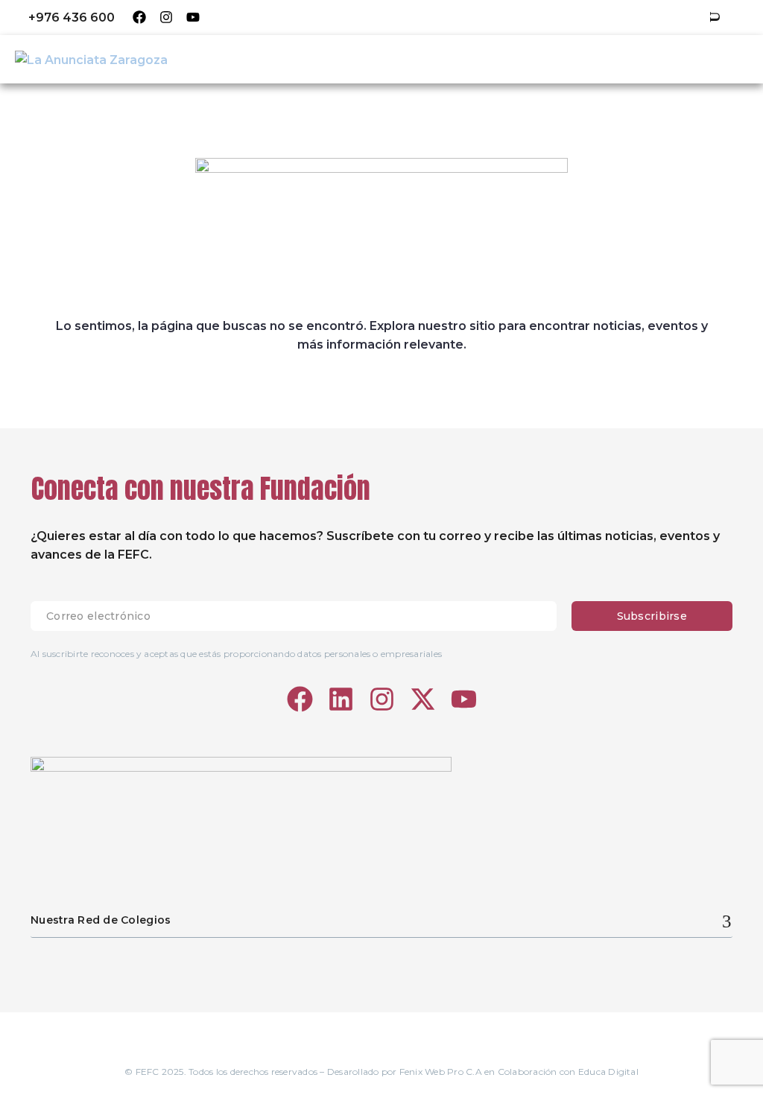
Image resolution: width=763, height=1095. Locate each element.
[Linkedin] (341, 699)
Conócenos (307, 59)
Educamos (243, 17)
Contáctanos (705, 59)
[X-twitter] (423, 699)
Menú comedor (338, 17)
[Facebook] (139, 17)
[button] (714, 17)
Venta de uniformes (458, 17)
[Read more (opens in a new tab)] (61, 17)
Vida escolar (510, 59)
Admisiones (606, 59)
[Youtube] (193, 17)
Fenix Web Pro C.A (440, 1071)
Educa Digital (608, 1071)
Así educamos (407, 59)
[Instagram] (166, 17)
